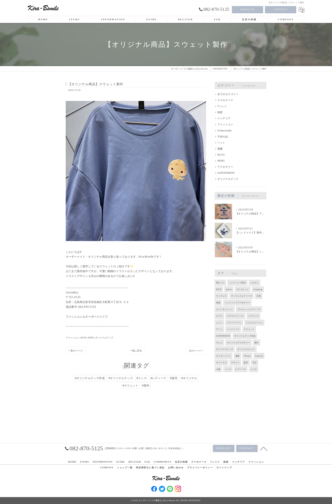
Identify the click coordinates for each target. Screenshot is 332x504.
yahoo (229, 289)
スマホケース (225, 100)
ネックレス (221, 295)
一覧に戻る (136, 350)
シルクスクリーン (254, 322)
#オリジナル (189, 378)
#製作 (145, 385)
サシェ (219, 342)
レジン (219, 322)
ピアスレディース (235, 315)
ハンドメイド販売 (237, 282)
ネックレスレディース (241, 295)
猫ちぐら (220, 282)
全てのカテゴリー (227, 94)
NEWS (91, 337)
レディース (240, 369)
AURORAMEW (225, 172)
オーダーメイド (223, 355)
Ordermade (224, 130)
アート (219, 329)
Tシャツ (222, 106)
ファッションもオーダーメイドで (87, 316)
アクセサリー (225, 166)
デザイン (235, 362)
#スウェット (130, 385)
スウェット (249, 329)
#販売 (173, 378)
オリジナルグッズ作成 (244, 335)
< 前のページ (75, 350)
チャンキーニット (224, 309)
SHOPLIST (247, 9)
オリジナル (221, 362)
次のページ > (196, 350)
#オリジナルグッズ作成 (90, 378)
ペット (221, 142)
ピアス (219, 315)
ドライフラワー (234, 322)
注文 (254, 362)
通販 (237, 355)
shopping (257, 289)
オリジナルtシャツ (246, 349)
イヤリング (253, 315)
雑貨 (220, 112)
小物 (218, 369)
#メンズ (141, 378)
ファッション (72, 337)
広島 (258, 295)
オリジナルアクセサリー (238, 342)
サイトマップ (224, 467)
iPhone (247, 355)
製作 (256, 342)
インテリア (223, 118)
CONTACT (280, 9)
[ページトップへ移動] (263, 448)
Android (259, 355)
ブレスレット (242, 289)
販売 (246, 362)
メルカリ (254, 282)
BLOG (84, 337)
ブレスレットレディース (249, 309)
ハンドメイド (233, 329)
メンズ (253, 369)
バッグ (228, 369)
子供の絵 (222, 136)
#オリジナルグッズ (120, 378)
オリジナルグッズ (104, 337)
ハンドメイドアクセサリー (237, 302)
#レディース (158, 378)
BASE (219, 289)
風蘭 (220, 148)
